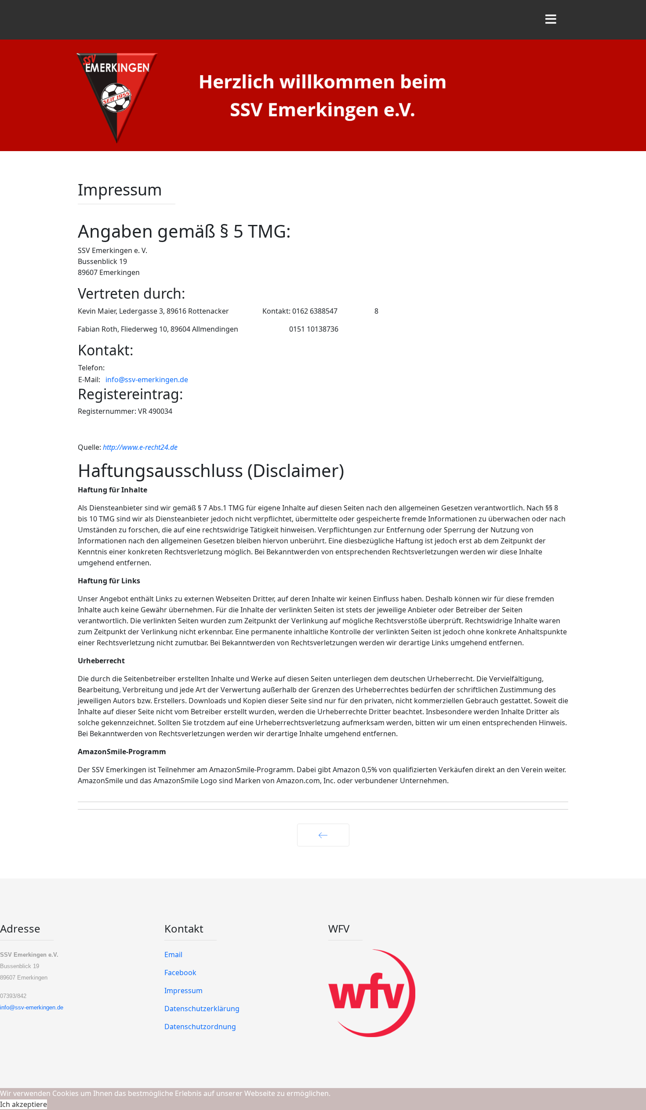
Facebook (180, 972)
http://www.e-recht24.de (140, 447)
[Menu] (550, 20)
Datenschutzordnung (200, 1026)
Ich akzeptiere (23, 1104)
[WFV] (487, 993)
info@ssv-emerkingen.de (146, 379)
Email (173, 954)
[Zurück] (323, 835)
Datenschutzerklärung (202, 1008)
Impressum (183, 990)
